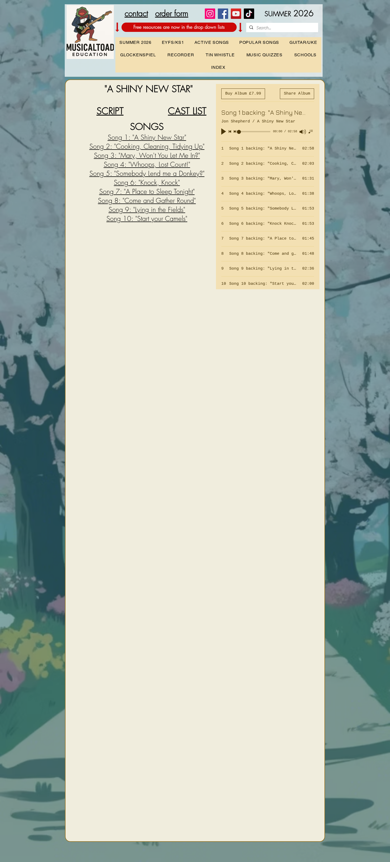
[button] (305, 55)
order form (171, 13)
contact (136, 13)
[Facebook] (223, 14)
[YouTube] (236, 14)
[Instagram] (210, 14)
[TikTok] (249, 14)
